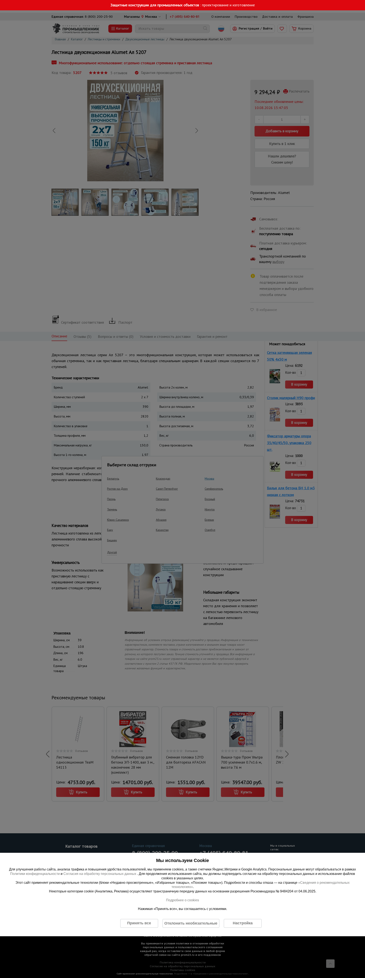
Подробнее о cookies (182, 900)
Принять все (139, 923)
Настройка (243, 923)
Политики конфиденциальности (35, 874)
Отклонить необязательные (190, 923)
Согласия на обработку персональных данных (100, 874)
